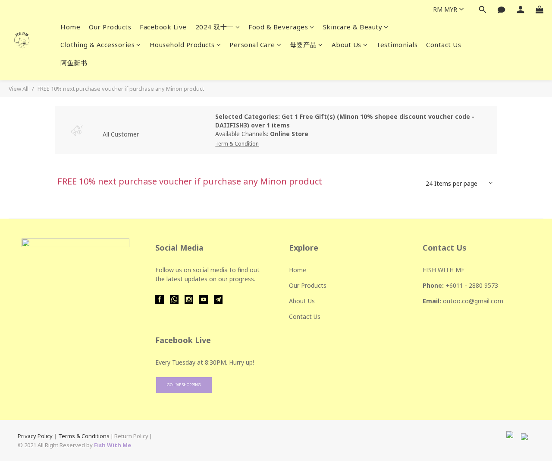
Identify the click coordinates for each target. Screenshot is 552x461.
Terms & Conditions (84, 436)
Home (70, 26)
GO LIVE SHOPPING (184, 385)
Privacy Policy (35, 436)
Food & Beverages (278, 26)
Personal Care (252, 44)
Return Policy (131, 436)
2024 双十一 (214, 26)
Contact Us (443, 44)
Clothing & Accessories (97, 44)
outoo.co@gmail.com (473, 301)
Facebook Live (163, 26)
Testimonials (396, 44)
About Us (346, 44)
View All (18, 88)
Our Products (110, 26)
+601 (452, 285)
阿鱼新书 (73, 62)
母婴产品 (303, 44)
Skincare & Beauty (353, 26)
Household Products (182, 44)
